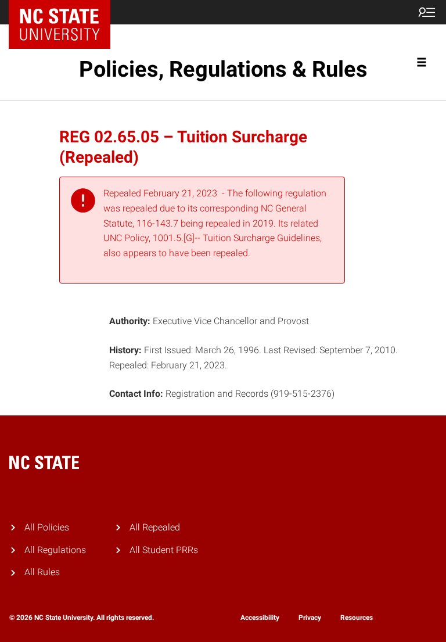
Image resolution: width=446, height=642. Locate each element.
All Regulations (55, 549)
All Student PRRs (164, 549)
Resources (356, 618)
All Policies (46, 527)
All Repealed (155, 527)
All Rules (42, 572)
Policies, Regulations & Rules (223, 69)
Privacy (309, 618)
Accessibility (259, 618)
